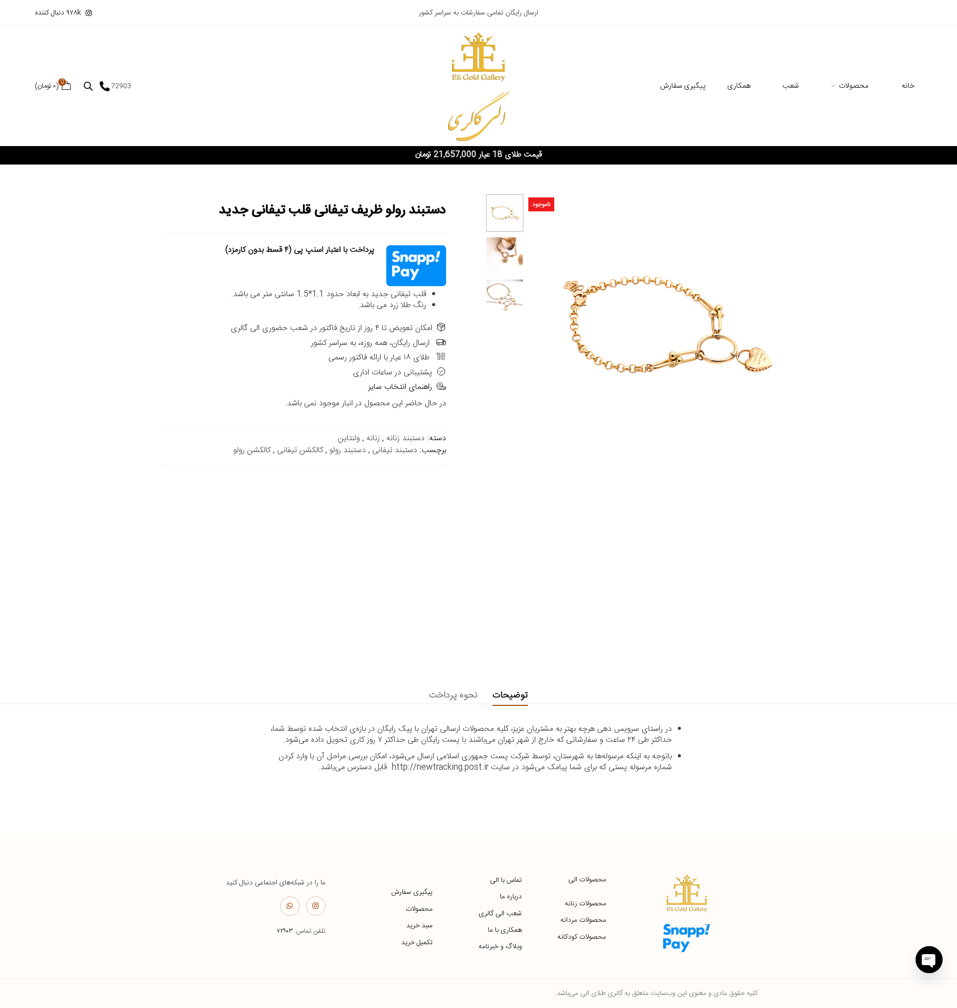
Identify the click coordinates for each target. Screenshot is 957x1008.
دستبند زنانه (405, 438)
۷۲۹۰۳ (285, 931)
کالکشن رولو (252, 450)
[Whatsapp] (290, 906)
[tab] (510, 695)
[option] (504, 213)
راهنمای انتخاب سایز (400, 387)
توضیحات (510, 695)
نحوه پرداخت (453, 695)
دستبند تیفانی (394, 450)
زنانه (373, 438)
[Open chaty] (929, 959)
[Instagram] (315, 906)
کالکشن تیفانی (300, 450)
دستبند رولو (347, 450)
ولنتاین (349, 438)
